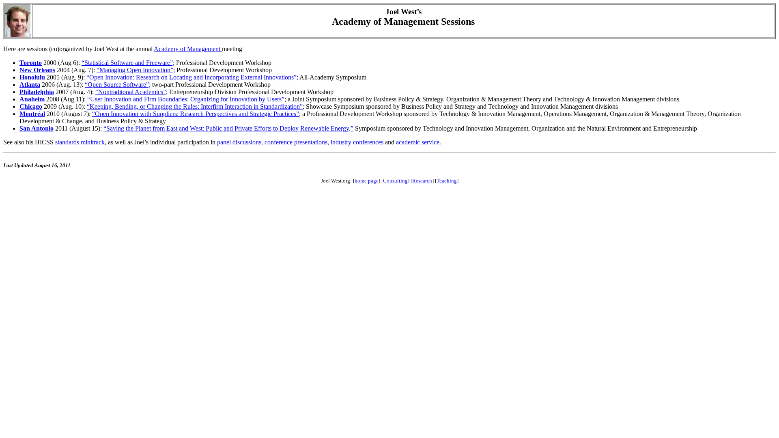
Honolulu (32, 77)
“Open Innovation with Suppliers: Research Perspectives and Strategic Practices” (195, 113)
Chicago (30, 106)
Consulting (395, 181)
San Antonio (36, 128)
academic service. (418, 142)
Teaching (447, 181)
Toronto (30, 62)
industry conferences (357, 142)
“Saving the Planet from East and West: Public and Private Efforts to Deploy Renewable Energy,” (228, 128)
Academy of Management (188, 48)
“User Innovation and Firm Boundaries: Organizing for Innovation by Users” (185, 99)
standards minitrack (80, 142)
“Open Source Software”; (118, 84)
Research (422, 181)
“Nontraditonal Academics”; (131, 91)
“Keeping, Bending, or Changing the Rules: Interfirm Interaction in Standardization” (195, 106)
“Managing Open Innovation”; (136, 70)
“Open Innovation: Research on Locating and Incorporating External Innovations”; (192, 77)
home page (367, 181)
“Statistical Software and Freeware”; (128, 62)
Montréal (32, 113)
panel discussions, (240, 142)
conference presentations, (297, 142)
